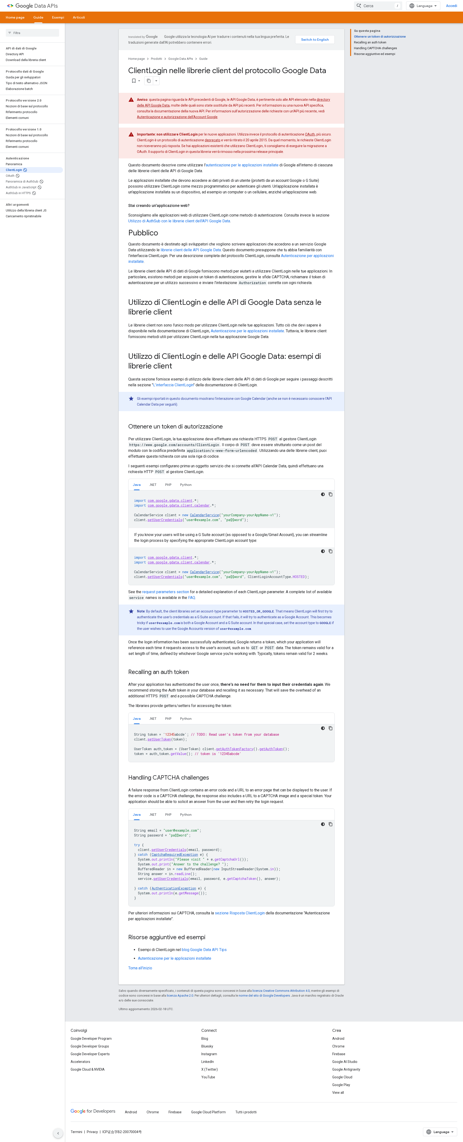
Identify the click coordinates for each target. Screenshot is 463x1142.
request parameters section (165, 592)
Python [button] (185, 485)
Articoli (79, 17)
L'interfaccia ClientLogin (173, 385)
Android (338, 1038)
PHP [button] (168, 485)
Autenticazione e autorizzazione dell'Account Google (177, 117)
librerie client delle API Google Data (191, 250)
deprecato (212, 140)
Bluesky (207, 1046)
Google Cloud (342, 1077)
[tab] (137, 484)
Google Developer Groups (90, 1046)
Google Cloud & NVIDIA (88, 1069)
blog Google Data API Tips (204, 949)
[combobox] (378, 5)
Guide (38, 17)
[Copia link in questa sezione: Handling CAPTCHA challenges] (214, 778)
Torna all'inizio (140, 968)
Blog (204, 1038)
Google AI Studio (344, 1062)
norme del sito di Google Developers (264, 995)
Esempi (58, 17)
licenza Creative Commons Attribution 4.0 (281, 990)
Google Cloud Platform (208, 1112)
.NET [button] (153, 485)
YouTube (208, 1077)
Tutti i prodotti (246, 1112)
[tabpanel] (231, 537)
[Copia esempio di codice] (330, 494)
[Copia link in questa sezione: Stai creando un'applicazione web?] (194, 206)
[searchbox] (32, 33)
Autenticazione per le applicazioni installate (247, 331)
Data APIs (46, 6)
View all (338, 1092)
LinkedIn (207, 1062)
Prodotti (156, 59)
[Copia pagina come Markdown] (148, 81)
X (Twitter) (209, 1069)
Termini (76, 1132)
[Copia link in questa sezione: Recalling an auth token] (193, 672)
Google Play (341, 1085)
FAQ (191, 597)
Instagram (209, 1054)
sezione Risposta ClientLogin (240, 913)
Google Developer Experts (90, 1054)
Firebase (338, 1054)
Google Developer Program (91, 1038)
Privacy (92, 1132)
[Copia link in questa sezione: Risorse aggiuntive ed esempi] (210, 938)
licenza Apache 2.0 (180, 995)
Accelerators (80, 1062)
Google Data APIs (180, 59)
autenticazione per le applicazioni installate (242, 165)
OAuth (310, 134)
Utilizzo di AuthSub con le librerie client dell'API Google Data (179, 221)
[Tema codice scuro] (323, 494)
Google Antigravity (346, 1069)
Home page (15, 17)
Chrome (338, 1046)
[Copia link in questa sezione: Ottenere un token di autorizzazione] (227, 427)
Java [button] (137, 485)
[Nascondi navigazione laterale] (58, 1133)
